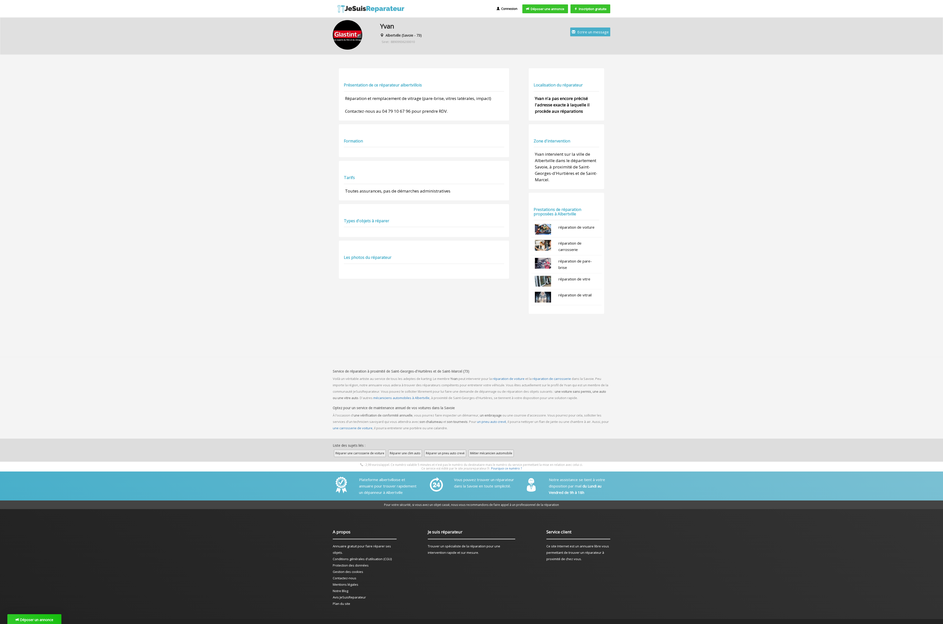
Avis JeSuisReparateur (349, 597)
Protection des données (351, 565)
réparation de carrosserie (551, 378)
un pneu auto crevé (491, 421)
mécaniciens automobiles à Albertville (401, 398)
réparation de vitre (574, 279)
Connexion (508, 8)
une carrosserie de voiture (353, 428)
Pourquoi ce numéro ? (506, 468)
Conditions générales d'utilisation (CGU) (362, 559)
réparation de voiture (576, 227)
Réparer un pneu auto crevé (445, 453)
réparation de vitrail (575, 294)
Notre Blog (340, 591)
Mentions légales (345, 584)
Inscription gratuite (592, 9)
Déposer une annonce (546, 9)
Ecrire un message (592, 31)
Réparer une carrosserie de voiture (359, 453)
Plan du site (341, 603)
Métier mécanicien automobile (491, 453)
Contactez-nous (344, 578)
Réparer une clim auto (405, 453)
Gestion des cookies (348, 571)
